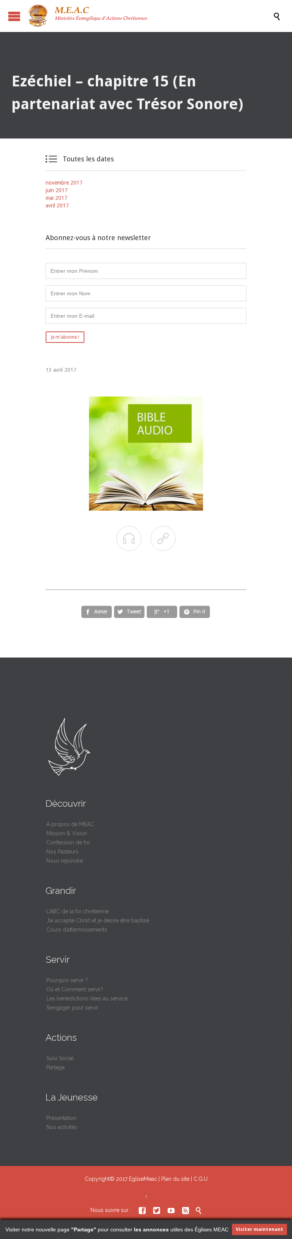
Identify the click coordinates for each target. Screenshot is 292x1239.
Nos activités (61, 1127)
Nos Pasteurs (62, 852)
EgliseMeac (143, 1179)
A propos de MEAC (70, 824)
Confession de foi (68, 842)
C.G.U (201, 1179)
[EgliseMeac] (150, 16)
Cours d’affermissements (76, 930)
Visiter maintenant (259, 1229)
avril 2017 (57, 205)
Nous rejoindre (64, 861)
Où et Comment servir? (74, 989)
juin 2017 (57, 190)
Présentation (61, 1118)
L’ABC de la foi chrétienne (77, 911)
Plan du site (175, 1179)
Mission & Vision (66, 833)
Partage (55, 1067)
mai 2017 (56, 198)
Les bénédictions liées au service (87, 998)
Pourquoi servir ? (67, 980)
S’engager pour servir (72, 1008)
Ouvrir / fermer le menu (14, 16)
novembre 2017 (64, 183)
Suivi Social (60, 1058)
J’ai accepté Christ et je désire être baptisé (97, 920)
